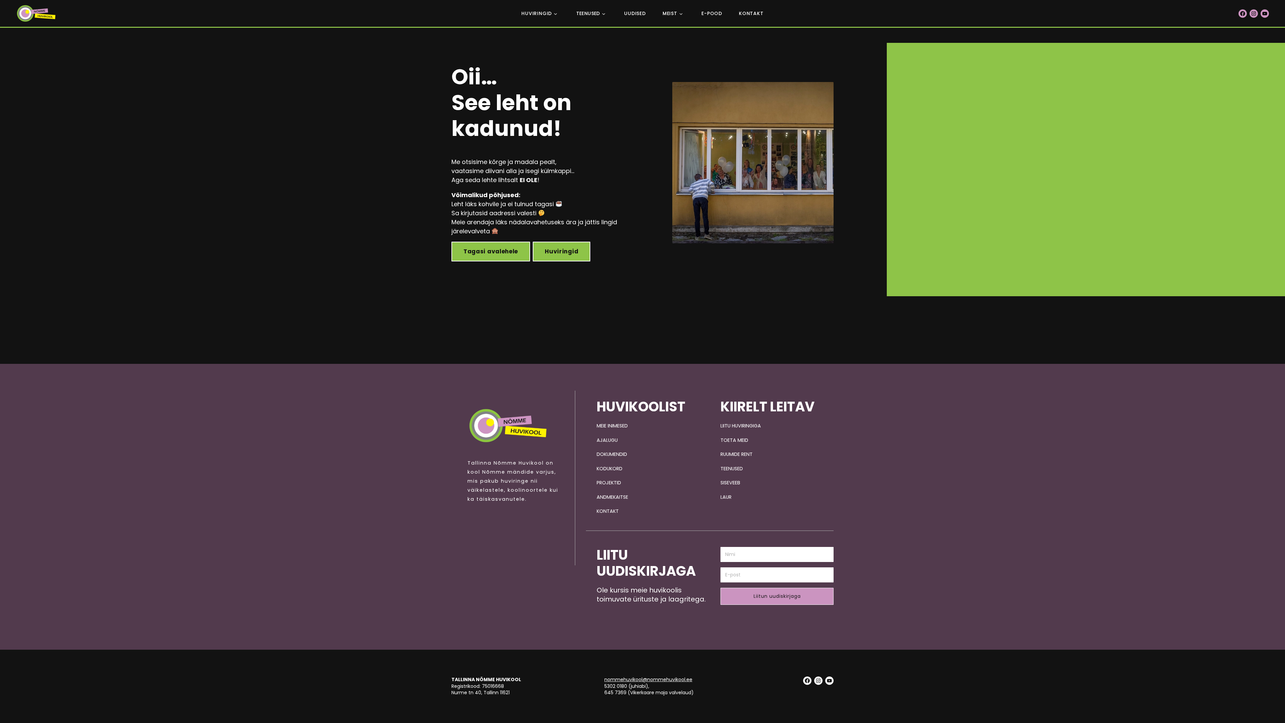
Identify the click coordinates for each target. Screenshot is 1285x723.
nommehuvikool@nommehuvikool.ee (648, 679)
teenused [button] (588, 13)
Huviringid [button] (536, 13)
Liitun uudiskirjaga (777, 596)
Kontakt (751, 13)
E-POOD (711, 13)
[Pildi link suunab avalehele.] (507, 425)
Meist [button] (670, 13)
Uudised (635, 13)
